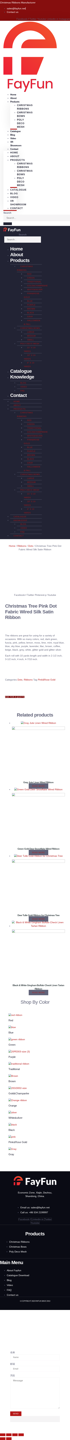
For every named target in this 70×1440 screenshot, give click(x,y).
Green (31, 278)
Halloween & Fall (32, 322)
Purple (31, 305)
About (15, 156)
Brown (31, 309)
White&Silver (35, 290)
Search (7, 212)
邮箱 (12, 1364)
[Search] (7, 223)
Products (20, 260)
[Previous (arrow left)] (2, 1438)
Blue (30, 301)
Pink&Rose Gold (31, 295)
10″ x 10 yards (30, 357)
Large (30, 332)
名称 (12, 1352)
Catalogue (15, 131)
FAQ (22, 391)
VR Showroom (15, 144)
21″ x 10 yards (30, 349)
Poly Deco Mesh (20, 123)
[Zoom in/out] (2, 1434)
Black (30, 313)
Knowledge (22, 376)
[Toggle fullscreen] (9, 1434)
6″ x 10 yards (29, 364)
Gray (30, 317)
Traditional (34, 282)
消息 (12, 1375)
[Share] (15, 1434)
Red (29, 274)
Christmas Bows (25, 114)
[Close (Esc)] (21, 1434)
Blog (14, 193)
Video (13, 138)
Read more (38, 786)
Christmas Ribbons (25, 107)
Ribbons (21, 546)
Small (30, 340)
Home (14, 152)
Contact (14, 149)
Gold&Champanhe (37, 286)
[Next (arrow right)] (9, 1438)
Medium (31, 336)
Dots (30, 546)
